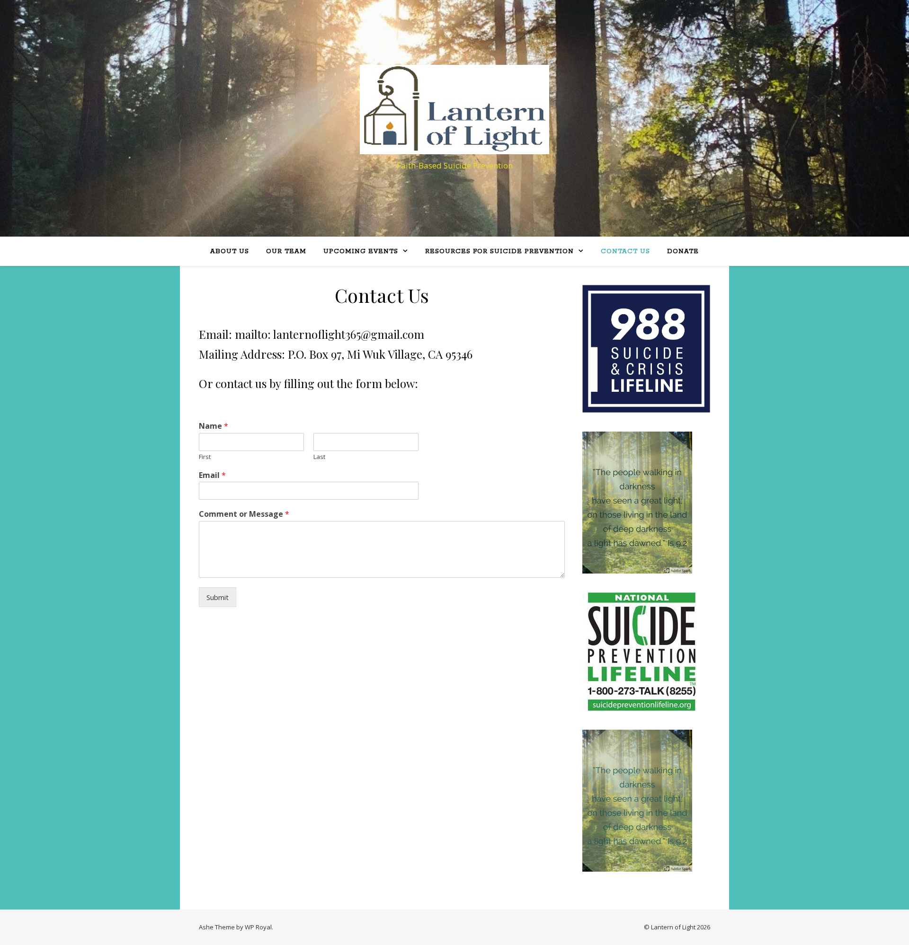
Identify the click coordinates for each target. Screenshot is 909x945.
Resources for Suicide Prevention (499, 251)
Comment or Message (244, 514)
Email (212, 475)
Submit (217, 597)
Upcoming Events (360, 251)
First (205, 457)
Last (319, 457)
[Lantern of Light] (454, 109)
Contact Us (625, 251)
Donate (683, 251)
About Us (229, 251)
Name (213, 426)
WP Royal (258, 927)
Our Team (286, 251)
